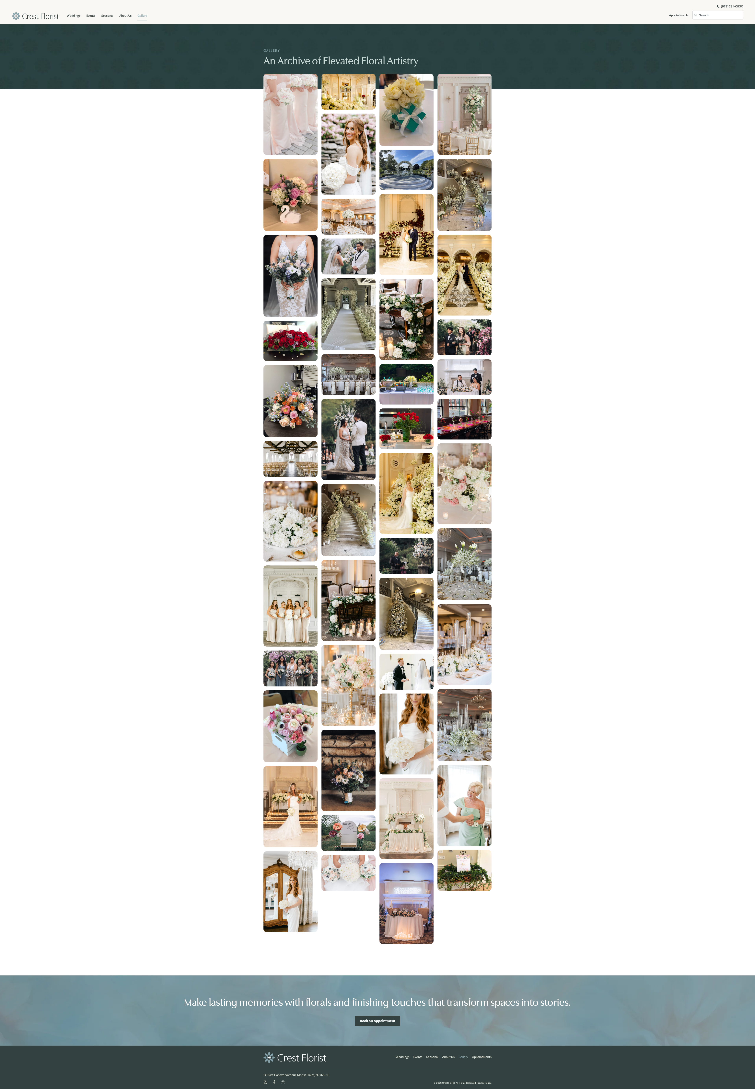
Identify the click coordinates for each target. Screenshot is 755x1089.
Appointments (679, 15)
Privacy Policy (484, 1082)
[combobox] (717, 15)
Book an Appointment (377, 1020)
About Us (125, 15)
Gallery (142, 15)
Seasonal (107, 15)
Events (90, 15)
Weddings (73, 15)
